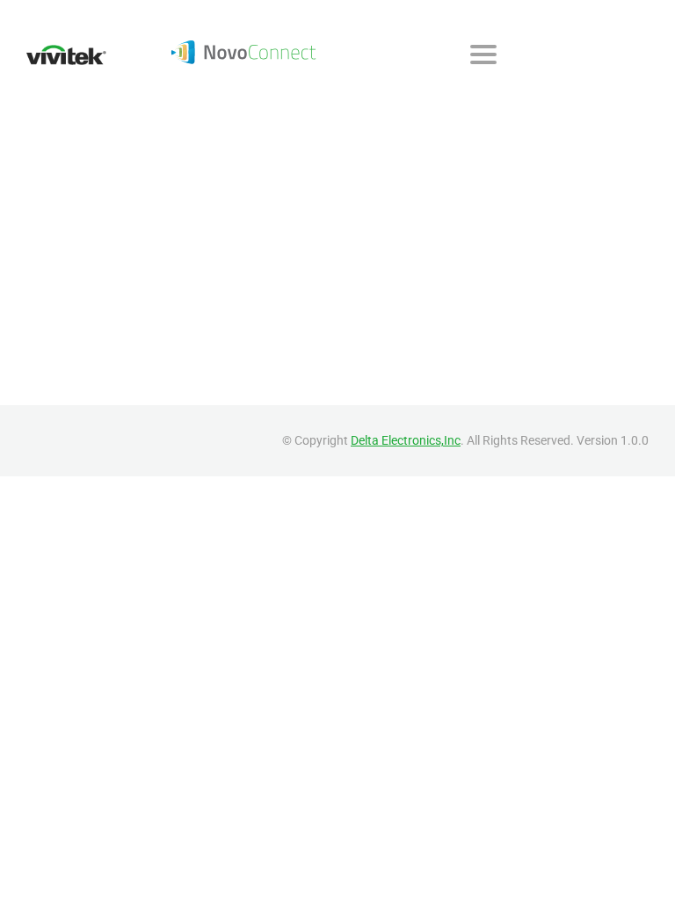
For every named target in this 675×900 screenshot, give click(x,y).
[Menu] (483, 54)
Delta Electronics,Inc (406, 440)
